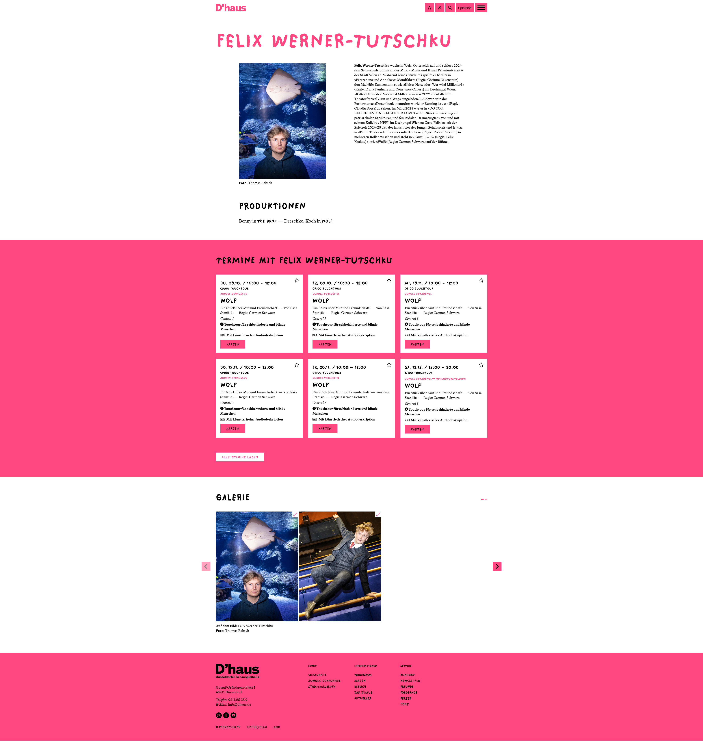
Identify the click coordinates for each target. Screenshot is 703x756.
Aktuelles (362, 698)
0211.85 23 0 (237, 700)
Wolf (327, 221)
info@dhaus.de (239, 705)
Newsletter (410, 681)
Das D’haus (363, 692)
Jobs (404, 704)
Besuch (360, 686)
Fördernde (408, 692)
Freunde (407, 686)
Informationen (365, 666)
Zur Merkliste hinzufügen (297, 280)
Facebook (226, 715)
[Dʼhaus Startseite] (231, 7)
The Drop (267, 221)
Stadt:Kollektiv (321, 686)
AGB (277, 727)
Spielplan (465, 8)
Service (406, 666)
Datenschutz (228, 727)
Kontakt (407, 675)
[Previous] (206, 566)
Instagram (219, 715)
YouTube (233, 715)
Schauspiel (317, 675)
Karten (232, 344)
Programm (363, 675)
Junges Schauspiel (324, 681)
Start (312, 666)
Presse (405, 698)
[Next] (497, 566)
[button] (429, 7)
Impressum (257, 727)
